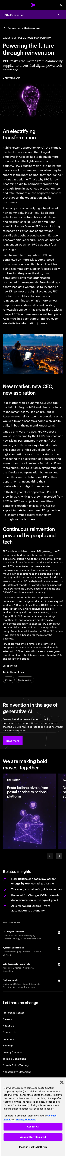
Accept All (33, 1127)
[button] (13, 740)
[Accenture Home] (33, 5)
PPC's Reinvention (13, 14)
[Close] (62, 1082)
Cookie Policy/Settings (16, 1065)
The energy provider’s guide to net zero (37, 889)
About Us (8, 1025)
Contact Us (9, 1032)
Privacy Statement (13, 1052)
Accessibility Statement (17, 1071)
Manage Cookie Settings (33, 1147)
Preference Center (13, 1012)
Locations (8, 1039)
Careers (7, 1019)
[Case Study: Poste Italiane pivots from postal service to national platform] (29, 811)
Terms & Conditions (14, 1058)
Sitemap (8, 1045)
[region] (33, 1117)
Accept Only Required (33, 1137)
